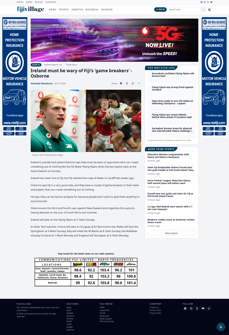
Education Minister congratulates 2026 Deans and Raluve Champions (168, 156)
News (53, 9)
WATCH (20, 2)
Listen (69, 324)
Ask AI (162, 9)
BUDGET (39, 2)
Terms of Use (155, 310)
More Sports (171, 233)
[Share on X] (127, 83)
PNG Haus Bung (107, 321)
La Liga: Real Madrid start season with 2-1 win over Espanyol (170, 208)
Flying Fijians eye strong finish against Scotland (172, 88)
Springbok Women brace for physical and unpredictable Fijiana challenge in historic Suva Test (172, 131)
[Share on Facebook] (121, 83)
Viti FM (102, 313)
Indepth (77, 9)
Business (92, 9)
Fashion (107, 9)
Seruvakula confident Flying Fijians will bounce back (173, 75)
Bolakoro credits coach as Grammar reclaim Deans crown (171, 221)
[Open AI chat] (221, 327)
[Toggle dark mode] (209, 9)
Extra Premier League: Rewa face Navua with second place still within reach (169, 182)
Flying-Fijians (71, 64)
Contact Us (154, 307)
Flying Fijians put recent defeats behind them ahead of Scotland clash (172, 116)
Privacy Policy (155, 313)
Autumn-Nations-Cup (53, 64)
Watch (69, 321)
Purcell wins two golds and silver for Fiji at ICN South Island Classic (170, 195)
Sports (64, 9)
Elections (70, 329)
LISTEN (29, 2)
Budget (70, 327)
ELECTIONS (51, 2)
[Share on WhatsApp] (133, 83)
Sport (69, 310)
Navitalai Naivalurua (41, 83)
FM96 (102, 307)
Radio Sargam (106, 318)
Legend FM (104, 310)
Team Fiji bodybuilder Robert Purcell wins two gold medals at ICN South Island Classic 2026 (171, 170)
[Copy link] (138, 83)
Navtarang (104, 316)
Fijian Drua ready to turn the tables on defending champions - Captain (172, 102)
